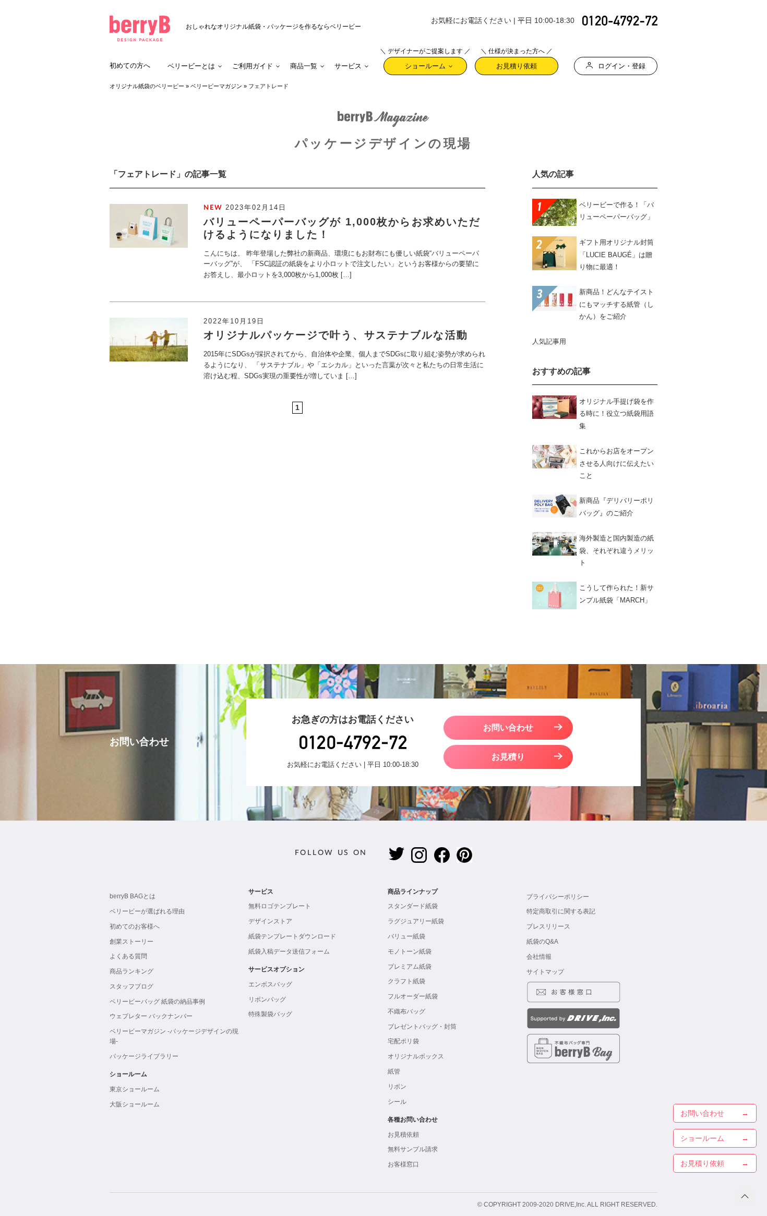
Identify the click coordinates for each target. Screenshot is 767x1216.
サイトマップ (545, 972)
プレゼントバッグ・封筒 (422, 1026)
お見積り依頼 (517, 63)
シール (397, 1101)
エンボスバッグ (270, 984)
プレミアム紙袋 (410, 966)
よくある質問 (128, 956)
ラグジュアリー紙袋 (416, 921)
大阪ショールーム (135, 1104)
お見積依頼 (403, 1134)
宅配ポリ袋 (403, 1041)
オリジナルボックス (416, 1056)
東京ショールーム (135, 1089)
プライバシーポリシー (557, 896)
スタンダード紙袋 (413, 906)
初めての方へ (130, 65)
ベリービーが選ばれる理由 (147, 911)
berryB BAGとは (132, 896)
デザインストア (270, 921)
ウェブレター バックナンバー (151, 1016)
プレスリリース (548, 926)
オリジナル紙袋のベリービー (147, 86)
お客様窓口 (403, 1164)
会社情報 (539, 956)
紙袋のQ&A (542, 941)
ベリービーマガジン (216, 86)
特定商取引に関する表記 (560, 911)
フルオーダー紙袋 (413, 996)
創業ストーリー (131, 941)
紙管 (394, 1071)
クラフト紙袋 (406, 981)
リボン (397, 1086)
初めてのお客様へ (135, 926)
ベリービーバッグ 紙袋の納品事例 (157, 1001)
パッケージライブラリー (144, 1056)
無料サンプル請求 (413, 1149)
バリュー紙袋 (406, 936)
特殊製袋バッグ (270, 1014)
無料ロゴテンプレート (279, 906)
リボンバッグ (267, 999)
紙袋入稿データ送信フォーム (289, 951)
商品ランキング (131, 971)
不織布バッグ (406, 1011)
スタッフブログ (131, 986)
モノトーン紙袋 (410, 951)
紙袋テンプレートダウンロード (292, 936)
